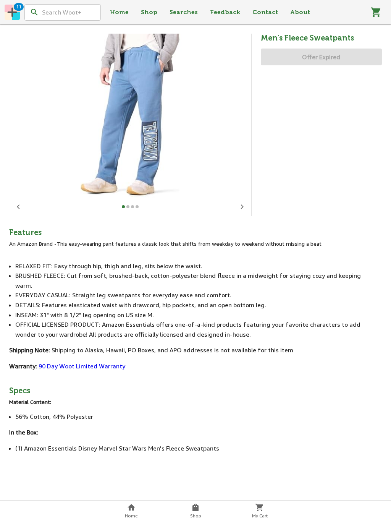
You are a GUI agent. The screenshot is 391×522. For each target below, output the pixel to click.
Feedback (225, 12)
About (300, 12)
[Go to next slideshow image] (242, 206)
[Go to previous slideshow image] (18, 206)
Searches (184, 12)
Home (119, 12)
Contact (265, 12)
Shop (149, 12)
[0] (376, 12)
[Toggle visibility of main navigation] (12, 12)
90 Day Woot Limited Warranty (82, 366)
